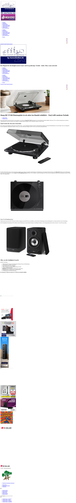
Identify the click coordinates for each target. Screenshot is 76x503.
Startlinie (3, 22)
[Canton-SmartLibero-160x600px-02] (4, 367)
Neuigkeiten (4, 23)
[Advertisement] (31, 287)
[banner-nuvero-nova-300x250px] (8, 397)
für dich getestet (5, 24)
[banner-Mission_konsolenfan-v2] (8, 336)
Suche (1, 495)
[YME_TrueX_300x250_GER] (8, 410)
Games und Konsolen (6, 26)
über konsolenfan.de (5, 35)
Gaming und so (4, 27)
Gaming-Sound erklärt (6, 25)
